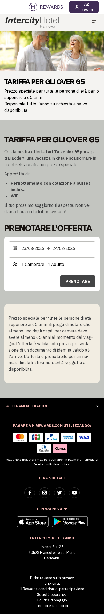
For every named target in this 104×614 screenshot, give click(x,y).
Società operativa (52, 594)
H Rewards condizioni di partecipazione (52, 589)
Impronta (52, 583)
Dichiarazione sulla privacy (52, 577)
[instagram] (44, 492)
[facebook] (29, 492)
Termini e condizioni (52, 605)
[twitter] (59, 492)
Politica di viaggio (52, 600)
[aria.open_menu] (94, 22)
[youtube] (74, 492)
